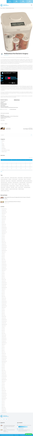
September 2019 (4, 305)
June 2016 (3, 365)
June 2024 (3, 221)
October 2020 (4, 285)
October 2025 (4, 210)
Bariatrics (4, 8)
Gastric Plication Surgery (4, 106)
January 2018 (4, 336)
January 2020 (4, 299)
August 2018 (3, 325)
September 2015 (4, 379)
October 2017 (4, 341)
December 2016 (4, 356)
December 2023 (4, 227)
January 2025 (4, 218)
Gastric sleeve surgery (22, 182)
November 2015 (4, 376)
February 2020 (4, 298)
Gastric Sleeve (3, 105)
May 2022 (3, 256)
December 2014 (4, 393)
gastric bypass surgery (4, 182)
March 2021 (3, 278)
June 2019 (3, 310)
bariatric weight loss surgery (27, 177)
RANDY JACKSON (27, 185)
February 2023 (4, 242)
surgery (16, 187)
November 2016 (4, 358)
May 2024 (3, 222)
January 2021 (4, 281)
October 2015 (4, 378)
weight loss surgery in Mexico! (5, 190)
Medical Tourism (4, 151)
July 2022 (3, 253)
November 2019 (4, 302)
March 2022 (3, 259)
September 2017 (4, 342)
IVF (2, 142)
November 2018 (4, 321)
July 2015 (3, 382)
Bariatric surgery (7, 177)
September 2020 (4, 287)
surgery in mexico (20, 187)
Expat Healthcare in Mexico (6, 150)
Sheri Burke (6, 55)
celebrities (9, 179)
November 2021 (4, 265)
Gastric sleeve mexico (15, 182)
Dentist (25, 179)
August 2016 (3, 362)
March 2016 (3, 370)
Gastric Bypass (4, 103)
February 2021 (4, 279)
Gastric (2, 101)
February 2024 (4, 224)
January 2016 (4, 373)
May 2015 (3, 385)
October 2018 (4, 322)
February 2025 (4, 216)
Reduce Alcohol (3, 187)
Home (1, 8)
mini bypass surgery (12, 185)
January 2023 (4, 244)
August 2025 (4, 213)
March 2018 (3, 333)
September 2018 (4, 324)
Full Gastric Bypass (4, 104)
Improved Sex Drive (29, 182)
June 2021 (3, 273)
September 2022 (4, 250)
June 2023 (3, 236)
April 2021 (3, 276)
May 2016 (3, 367)
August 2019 (3, 307)
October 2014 (4, 396)
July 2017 (3, 345)
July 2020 (3, 290)
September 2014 (4, 398)
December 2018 (4, 319)
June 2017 (3, 347)
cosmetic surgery (20, 179)
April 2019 (3, 313)
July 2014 (3, 401)
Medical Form (17, 99)
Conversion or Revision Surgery (5, 107)
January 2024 (4, 225)
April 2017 (3, 350)
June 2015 (3, 384)
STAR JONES (12, 187)
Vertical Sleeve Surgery (27, 187)
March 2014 (3, 407)
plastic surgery (22, 185)
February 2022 (4, 261)
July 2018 (3, 327)
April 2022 (3, 258)
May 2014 (3, 404)
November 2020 (4, 284)
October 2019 (4, 304)
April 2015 (3, 387)
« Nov (1, 171)
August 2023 (4, 233)
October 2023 (4, 230)
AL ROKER (2, 177)
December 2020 (4, 282)
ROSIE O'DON (8, 187)
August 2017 (3, 344)
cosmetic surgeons (14, 179)
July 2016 (3, 364)
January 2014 (4, 410)
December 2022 (4, 245)
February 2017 (4, 353)
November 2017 (4, 339)
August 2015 (3, 381)
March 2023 (3, 241)
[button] (28, 434)
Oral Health (17, 185)
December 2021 (4, 264)
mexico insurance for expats (4, 185)
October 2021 (4, 267)
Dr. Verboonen (29, 179)
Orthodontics (4, 148)
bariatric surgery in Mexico (13, 177)
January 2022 (4, 262)
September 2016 (4, 361)
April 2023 (3, 239)
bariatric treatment (20, 177)
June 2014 (3, 402)
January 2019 (4, 318)
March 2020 (3, 296)
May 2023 (3, 238)
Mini (1, 103)
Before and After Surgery (4, 179)
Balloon (4, 101)
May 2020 (3, 293)
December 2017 (4, 338)
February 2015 (4, 390)
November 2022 (4, 247)
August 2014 (3, 399)
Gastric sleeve (10, 182)
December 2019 (4, 301)
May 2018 (3, 330)
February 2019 (4, 316)
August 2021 (3, 270)
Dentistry (3, 145)
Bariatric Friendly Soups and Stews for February (13, 201)
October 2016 (4, 359)
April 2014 (3, 405)
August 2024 (4, 219)
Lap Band (2, 102)
